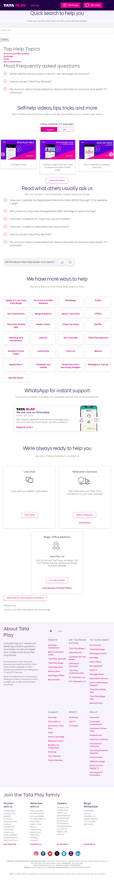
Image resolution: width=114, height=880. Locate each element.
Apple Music (16, 364)
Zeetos (43, 338)
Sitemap (52, 752)
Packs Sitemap (55, 760)
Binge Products (43, 314)
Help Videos (95, 662)
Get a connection (12, 62)
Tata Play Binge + (77, 648)
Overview (73, 717)
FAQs (50, 733)
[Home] (15, 5)
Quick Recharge (97, 649)
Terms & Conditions (99, 739)
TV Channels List (77, 677)
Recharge (73, 5)
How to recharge (56, 737)
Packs (6, 59)
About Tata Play (71, 314)
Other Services (70, 324)
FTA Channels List (77, 681)
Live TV (72, 722)
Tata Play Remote (98, 338)
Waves (98, 351)
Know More (84, 523)
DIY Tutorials (71, 338)
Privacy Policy (96, 757)
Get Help (95, 5)
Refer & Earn (43, 324)
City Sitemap (54, 756)
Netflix (98, 324)
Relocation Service (99, 678)
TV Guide (73, 726)
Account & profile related (16, 54)
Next (111, 154)
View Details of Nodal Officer (57, 588)
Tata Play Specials (57, 659)
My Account (95, 645)
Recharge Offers (56, 675)
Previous (3, 154)
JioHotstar (43, 351)
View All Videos (57, 180)
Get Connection (16, 314)
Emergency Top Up (98, 364)
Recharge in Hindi (98, 653)
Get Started (10, 844)
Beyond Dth (54, 680)
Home (34, 5)
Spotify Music (15, 378)
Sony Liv (70, 351)
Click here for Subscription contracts (25, 598)
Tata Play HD (75, 653)
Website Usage (97, 761)
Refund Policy (96, 703)
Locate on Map (57, 580)
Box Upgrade (96, 666)
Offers (98, 314)
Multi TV (93, 670)
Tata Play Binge (55, 663)
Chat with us (54, 722)
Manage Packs (97, 674)
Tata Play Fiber (55, 667)
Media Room (96, 735)
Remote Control (55, 741)
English (50, 130)
